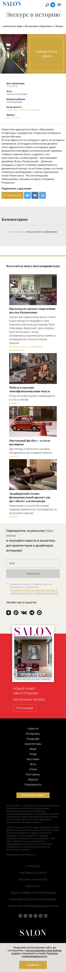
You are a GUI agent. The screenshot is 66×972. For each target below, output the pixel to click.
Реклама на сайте (33, 873)
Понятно (33, 965)
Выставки (33, 759)
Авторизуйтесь (16, 232)
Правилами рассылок (47, 593)
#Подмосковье (16, 350)
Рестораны (33, 774)
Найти (47, 5)
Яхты (33, 764)
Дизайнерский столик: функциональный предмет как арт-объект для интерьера (29, 497)
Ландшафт (33, 738)
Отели (33, 769)
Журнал (33, 779)
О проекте (33, 866)
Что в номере (24, 708)
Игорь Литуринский (30, 110)
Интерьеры (33, 733)
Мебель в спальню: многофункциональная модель (29, 389)
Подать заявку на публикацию (33, 892)
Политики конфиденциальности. (40, 955)
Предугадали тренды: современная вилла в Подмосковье (32, 310)
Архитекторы (33, 743)
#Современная (36, 347)
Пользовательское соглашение (33, 899)
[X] (27, 195)
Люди (33, 754)
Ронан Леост (12, 110)
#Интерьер (14, 347)
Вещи (33, 749)
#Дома (24, 347)
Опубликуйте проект (33, 795)
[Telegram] (42, 195)
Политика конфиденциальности (33, 906)
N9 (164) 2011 (13, 117)
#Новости (14, 403)
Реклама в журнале (33, 879)
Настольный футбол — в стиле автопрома (29, 442)
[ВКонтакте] (34, 195)
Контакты (33, 886)
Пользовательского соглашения (27, 590)
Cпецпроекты (33, 784)
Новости (33, 728)
